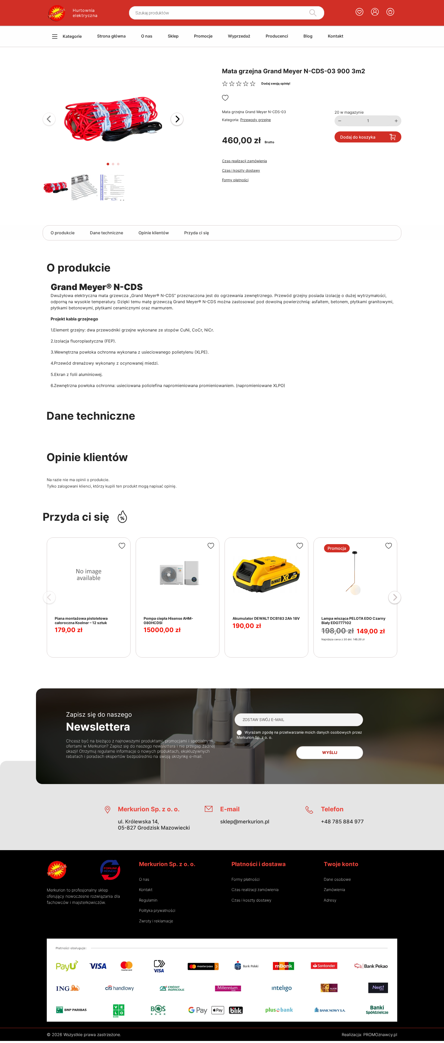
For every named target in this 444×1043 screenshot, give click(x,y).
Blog (307, 36)
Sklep (173, 36)
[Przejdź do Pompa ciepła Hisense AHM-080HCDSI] (177, 597)
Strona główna (111, 36)
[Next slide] (177, 119)
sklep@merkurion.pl (244, 822)
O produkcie (63, 232)
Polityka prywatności (157, 910)
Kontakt (335, 36)
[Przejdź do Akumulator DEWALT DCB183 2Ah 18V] (266, 597)
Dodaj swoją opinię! (275, 83)
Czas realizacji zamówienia (244, 161)
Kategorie (72, 36)
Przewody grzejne (255, 120)
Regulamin (148, 900)
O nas (146, 36)
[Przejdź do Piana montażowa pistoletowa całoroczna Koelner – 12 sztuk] (88, 597)
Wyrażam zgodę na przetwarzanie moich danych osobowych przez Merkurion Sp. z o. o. (299, 735)
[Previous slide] (49, 119)
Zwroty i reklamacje (156, 921)
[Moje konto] (375, 13)
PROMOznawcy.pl (380, 1034)
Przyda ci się (196, 232)
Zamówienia (334, 889)
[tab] (108, 164)
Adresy (330, 900)
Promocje (203, 36)
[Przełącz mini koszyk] (390, 12)
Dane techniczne (106, 232)
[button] (113, 119)
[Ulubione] (359, 13)
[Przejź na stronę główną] (57, 870)
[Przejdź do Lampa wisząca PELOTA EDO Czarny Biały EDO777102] (355, 597)
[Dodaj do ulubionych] (225, 98)
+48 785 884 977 (342, 822)
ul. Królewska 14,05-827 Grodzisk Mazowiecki (154, 825)
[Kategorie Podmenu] (51, 36)
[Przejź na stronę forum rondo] (110, 870)
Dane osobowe (337, 879)
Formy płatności (235, 180)
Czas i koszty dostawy (241, 170)
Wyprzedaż (239, 36)
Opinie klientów (153, 232)
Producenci (277, 36)
